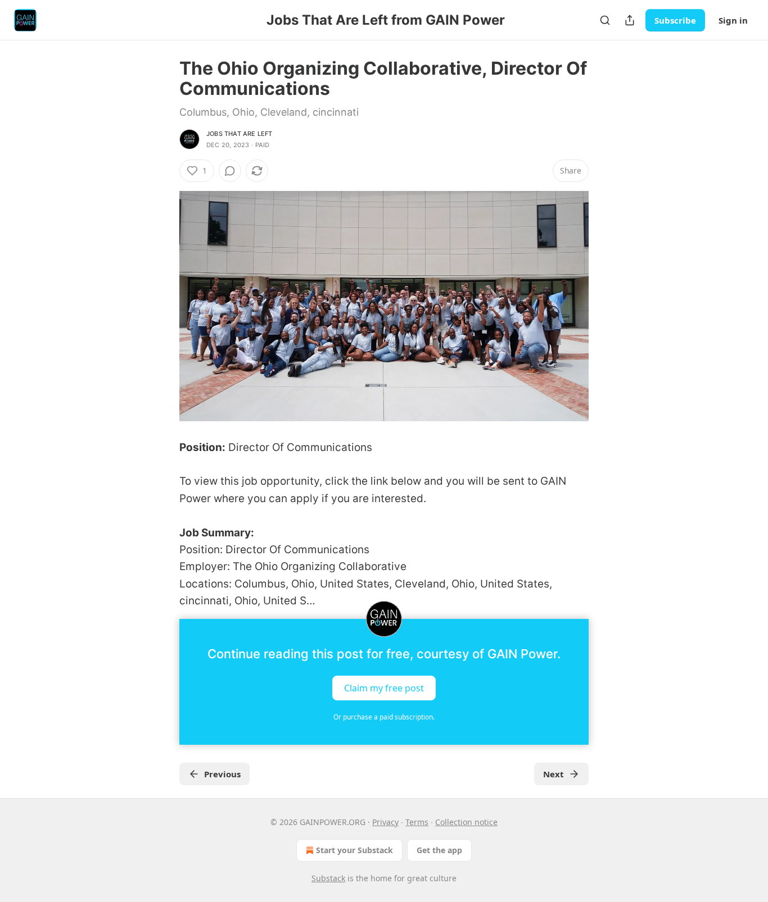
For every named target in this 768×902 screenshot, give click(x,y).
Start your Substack (354, 850)
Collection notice (466, 822)
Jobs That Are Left (239, 134)
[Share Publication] (629, 20)
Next (553, 774)
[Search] (605, 20)
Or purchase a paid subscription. (384, 717)
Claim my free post (384, 687)
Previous (222, 774)
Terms (416, 822)
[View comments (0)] (230, 171)
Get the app (439, 850)
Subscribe (675, 20)
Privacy (385, 822)
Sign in (733, 20)
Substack (328, 878)
